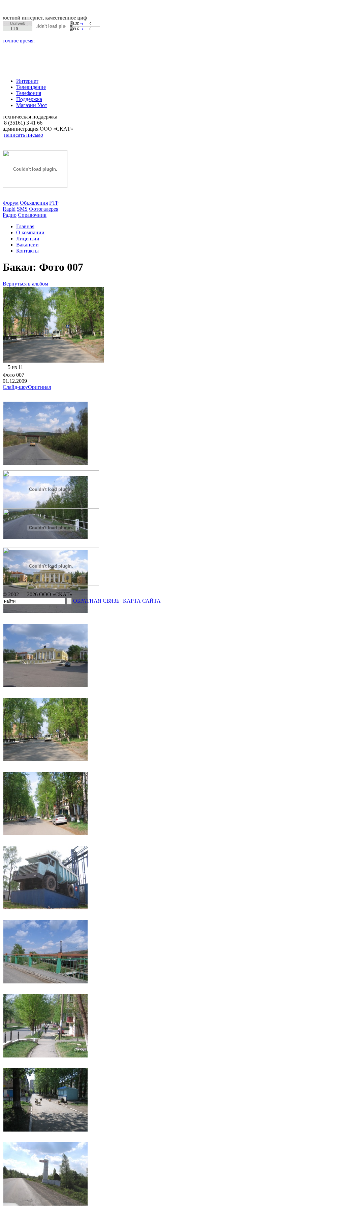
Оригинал (39, 387)
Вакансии (27, 244)
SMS (22, 209)
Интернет (27, 81)
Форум (11, 203)
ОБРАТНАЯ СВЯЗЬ (96, 601)
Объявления (34, 203)
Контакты (27, 251)
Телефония (28, 93)
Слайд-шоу (15, 387)
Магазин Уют (31, 105)
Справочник (32, 215)
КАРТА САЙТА (142, 601)
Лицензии (27, 238)
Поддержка (29, 99)
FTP (53, 203)
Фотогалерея (43, 209)
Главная (25, 226)
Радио (10, 215)
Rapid (9, 209)
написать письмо (23, 135)
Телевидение (31, 87)
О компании (30, 232)
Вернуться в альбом (25, 284)
